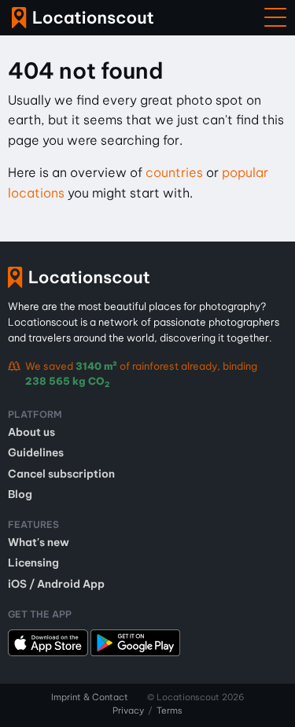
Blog (20, 494)
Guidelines (36, 452)
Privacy (128, 710)
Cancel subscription (61, 474)
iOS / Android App (56, 584)
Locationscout (82, 17)
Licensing (33, 562)
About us (31, 432)
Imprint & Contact (89, 697)
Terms (170, 710)
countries (174, 172)
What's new (38, 542)
